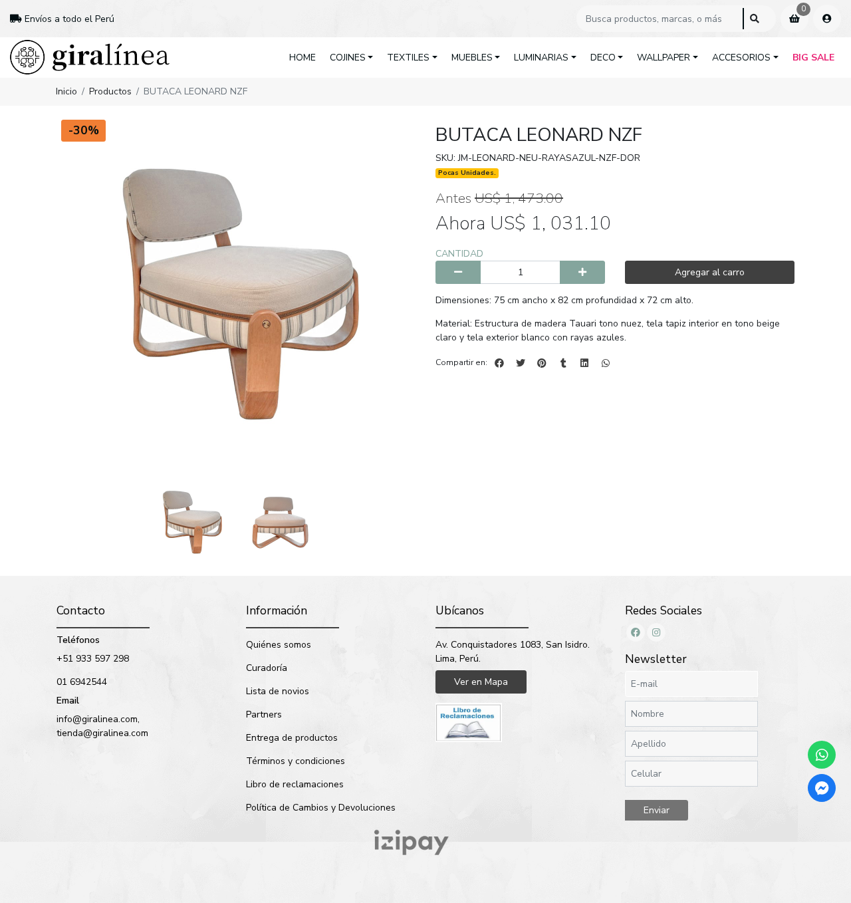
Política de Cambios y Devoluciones (321, 807)
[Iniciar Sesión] (827, 19)
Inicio (66, 91)
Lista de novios (277, 691)
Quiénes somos (278, 644)
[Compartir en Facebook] (499, 363)
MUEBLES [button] (472, 57)
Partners (264, 714)
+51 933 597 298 (93, 658)
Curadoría (266, 668)
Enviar (656, 810)
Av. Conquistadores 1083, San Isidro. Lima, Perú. (512, 651)
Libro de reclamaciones (295, 784)
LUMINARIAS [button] (541, 57)
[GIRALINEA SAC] (90, 57)
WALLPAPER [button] (663, 57)
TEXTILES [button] (408, 57)
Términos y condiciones (295, 761)
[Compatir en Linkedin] (584, 363)
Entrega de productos (292, 737)
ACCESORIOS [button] (741, 57)
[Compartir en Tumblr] (563, 363)
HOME (302, 57)
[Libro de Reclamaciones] (468, 721)
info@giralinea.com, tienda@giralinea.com (102, 726)
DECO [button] (603, 57)
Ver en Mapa (481, 682)
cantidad (459, 253)
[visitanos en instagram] (656, 632)
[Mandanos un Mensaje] (822, 788)
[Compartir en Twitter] (520, 363)
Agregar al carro (710, 272)
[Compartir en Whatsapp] (605, 363)
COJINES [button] (348, 57)
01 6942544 (82, 682)
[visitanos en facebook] (635, 632)
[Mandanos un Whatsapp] (822, 755)
